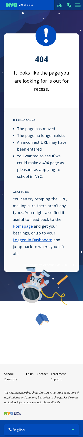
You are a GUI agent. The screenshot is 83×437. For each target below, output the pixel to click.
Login (30, 374)
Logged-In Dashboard (32, 239)
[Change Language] (69, 5)
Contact (42, 374)
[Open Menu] (78, 5)
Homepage (23, 226)
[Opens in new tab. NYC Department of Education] (12, 413)
